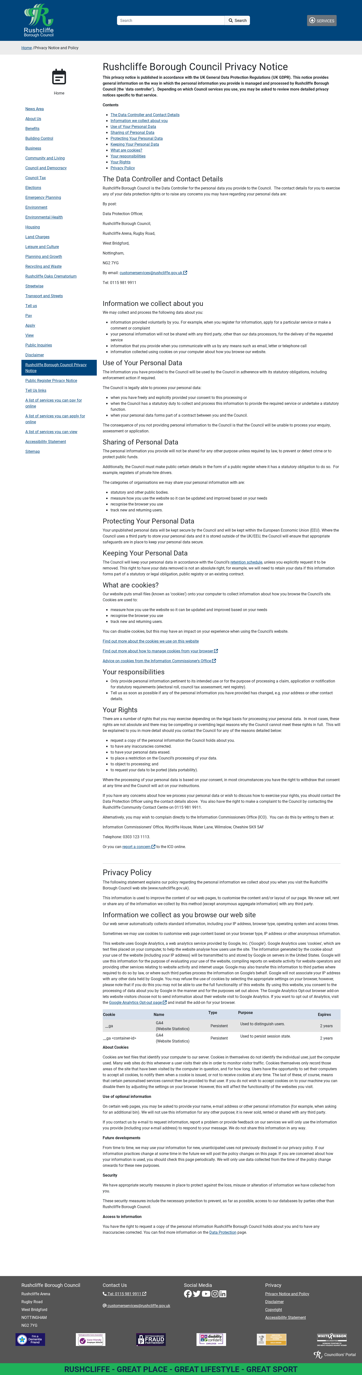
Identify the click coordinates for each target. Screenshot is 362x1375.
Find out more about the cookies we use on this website (151, 641)
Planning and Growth (43, 256)
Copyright (273, 1309)
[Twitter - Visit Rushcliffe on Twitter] (197, 1295)
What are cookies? (126, 150)
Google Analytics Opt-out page (136, 1002)
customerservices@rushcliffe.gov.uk (151, 272)
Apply (30, 325)
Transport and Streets (44, 295)
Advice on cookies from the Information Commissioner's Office (157, 660)
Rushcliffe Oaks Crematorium (51, 276)
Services (325, 20)
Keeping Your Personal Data (135, 144)
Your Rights (121, 161)
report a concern (136, 846)
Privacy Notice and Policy (287, 1293)
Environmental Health (44, 217)
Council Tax (35, 177)
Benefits (32, 128)
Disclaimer (34, 354)
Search (240, 20)
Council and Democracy (46, 167)
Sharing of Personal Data (132, 132)
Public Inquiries (38, 345)
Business (33, 148)
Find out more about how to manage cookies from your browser (158, 650)
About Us (33, 118)
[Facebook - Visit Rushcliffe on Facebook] (188, 1295)
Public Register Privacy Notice (51, 380)
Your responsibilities (128, 155)
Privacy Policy (123, 167)
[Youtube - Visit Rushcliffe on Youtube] (207, 1295)
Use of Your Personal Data (133, 126)
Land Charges (37, 236)
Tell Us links (35, 390)
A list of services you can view (51, 431)
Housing (32, 226)
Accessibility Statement (45, 441)
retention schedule (246, 562)
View (29, 335)
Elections (33, 187)
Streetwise (34, 285)
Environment (36, 207)
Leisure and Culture (42, 246)
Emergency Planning (43, 197)
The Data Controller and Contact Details (145, 114)
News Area (34, 108)
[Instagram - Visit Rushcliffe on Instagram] (215, 1295)
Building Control (39, 138)
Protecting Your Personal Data (137, 138)
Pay (28, 315)
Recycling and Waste (43, 266)
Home (26, 47)
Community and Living (45, 157)
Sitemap (32, 451)
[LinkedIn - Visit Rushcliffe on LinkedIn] (222, 1295)
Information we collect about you (139, 120)
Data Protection (222, 1232)
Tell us (31, 305)
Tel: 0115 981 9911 (124, 1293)
